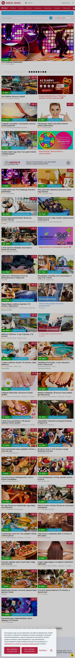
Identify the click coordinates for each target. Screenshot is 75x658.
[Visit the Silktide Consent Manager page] (51, 650)
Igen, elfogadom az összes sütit (12, 650)
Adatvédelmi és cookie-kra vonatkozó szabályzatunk (21, 644)
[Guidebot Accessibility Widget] (72, 655)
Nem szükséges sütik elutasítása (29, 650)
